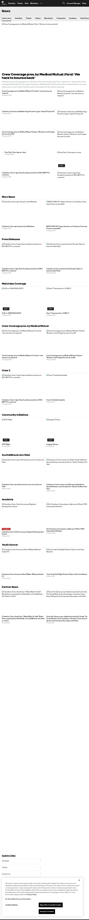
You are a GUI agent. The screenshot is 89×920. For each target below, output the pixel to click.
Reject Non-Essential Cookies (50, 905)
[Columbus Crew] (4, 3)
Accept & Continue (47, 911)
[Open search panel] (63, 3)
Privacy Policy (32, 894)
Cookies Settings (11, 905)
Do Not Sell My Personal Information (18, 899)
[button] (41, 3)
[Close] (79, 880)
